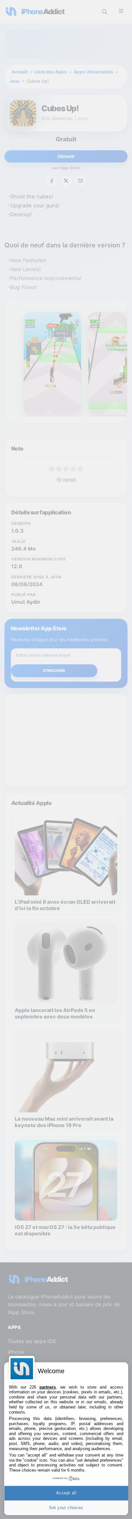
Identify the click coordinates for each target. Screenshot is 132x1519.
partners (47, 1387)
